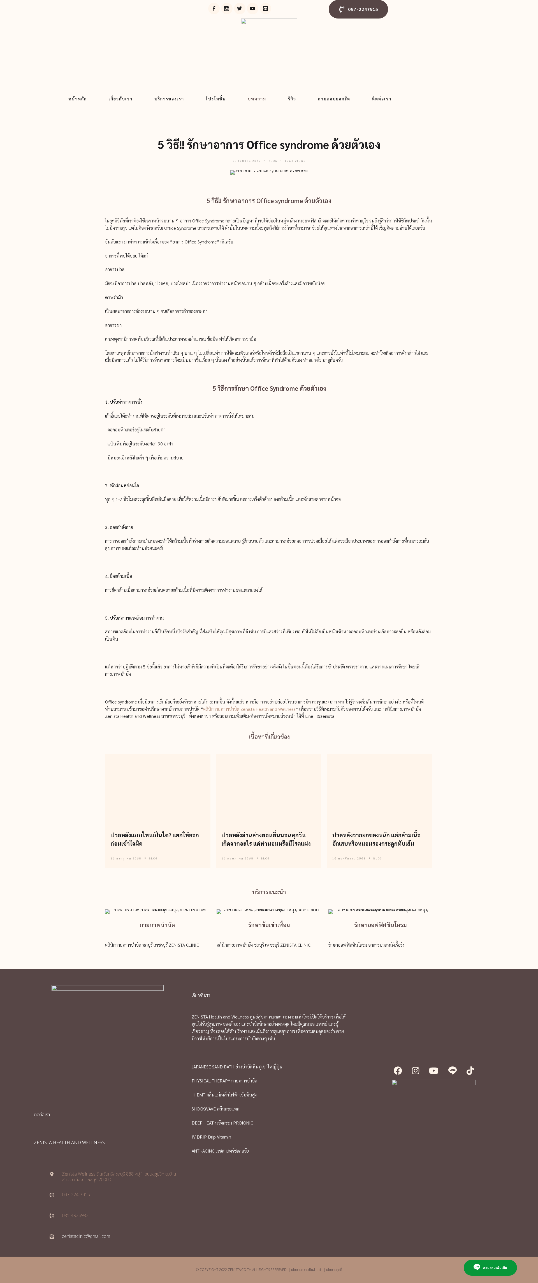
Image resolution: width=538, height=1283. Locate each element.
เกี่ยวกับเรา (121, 98)
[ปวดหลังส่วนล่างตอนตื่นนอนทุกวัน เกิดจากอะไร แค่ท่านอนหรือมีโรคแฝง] (268, 789)
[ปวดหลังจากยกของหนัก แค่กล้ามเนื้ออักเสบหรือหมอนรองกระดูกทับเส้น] (379, 789)
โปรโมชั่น (216, 98)
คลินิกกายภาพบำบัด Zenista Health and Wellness (249, 709)
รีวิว (292, 98)
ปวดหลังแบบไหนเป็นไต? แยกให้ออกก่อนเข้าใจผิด (155, 839)
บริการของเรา (169, 98)
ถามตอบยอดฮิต (334, 98)
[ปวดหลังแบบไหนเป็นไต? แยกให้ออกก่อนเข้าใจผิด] (157, 789)
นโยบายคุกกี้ (334, 1269)
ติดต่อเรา (381, 98)
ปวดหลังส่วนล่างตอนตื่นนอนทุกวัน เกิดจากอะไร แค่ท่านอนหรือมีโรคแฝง (266, 839)
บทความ (257, 98)
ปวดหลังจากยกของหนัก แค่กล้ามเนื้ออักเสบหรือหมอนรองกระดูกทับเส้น (376, 839)
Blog (272, 160)
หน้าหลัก (77, 98)
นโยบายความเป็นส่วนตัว (307, 1269)
